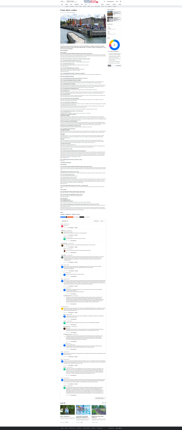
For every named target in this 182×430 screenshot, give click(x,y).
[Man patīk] (64, 227)
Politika (80, 6)
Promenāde (74, 214)
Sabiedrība (67, 6)
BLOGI (71, 4)
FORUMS (66, 4)
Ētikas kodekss (93, 428)
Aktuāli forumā (109, 24)
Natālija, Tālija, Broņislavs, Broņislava (72, 1)
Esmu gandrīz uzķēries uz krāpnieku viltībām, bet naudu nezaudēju (114, 57)
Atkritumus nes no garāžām (67, 416)
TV (89, 4)
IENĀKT (117, 1)
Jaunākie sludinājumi (110, 9)
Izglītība (88, 6)
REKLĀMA (114, 4)
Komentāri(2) (118, 65)
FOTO (86, 4)
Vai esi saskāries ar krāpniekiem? (113, 51)
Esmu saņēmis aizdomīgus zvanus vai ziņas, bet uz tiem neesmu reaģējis (115, 54)
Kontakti (62, 428)
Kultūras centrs (68, 214)
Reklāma (66, 428)
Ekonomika (84, 6)
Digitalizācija (109, 6)
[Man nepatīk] (66, 227)
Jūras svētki (62, 214)
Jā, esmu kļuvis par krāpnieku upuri (114, 61)
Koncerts (78, 214)
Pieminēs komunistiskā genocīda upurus (82, 417)
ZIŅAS (62, 4)
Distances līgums (78, 428)
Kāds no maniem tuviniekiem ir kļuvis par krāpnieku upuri (115, 59)
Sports (92, 6)
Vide (105, 6)
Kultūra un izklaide (97, 6)
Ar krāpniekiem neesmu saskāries (114, 63)
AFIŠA (82, 4)
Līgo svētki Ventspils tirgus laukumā (97, 417)
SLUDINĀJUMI (76, 4)
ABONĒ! (120, 4)
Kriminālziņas (72, 6)
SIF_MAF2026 (114, 6)
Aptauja (108, 37)
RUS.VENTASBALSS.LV (110, 1)
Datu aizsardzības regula (86, 428)
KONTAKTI (108, 4)
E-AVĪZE (102, 4)
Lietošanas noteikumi (72, 428)
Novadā (102, 6)
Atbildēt (76, 227)
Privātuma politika (99, 428)
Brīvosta (76, 6)
